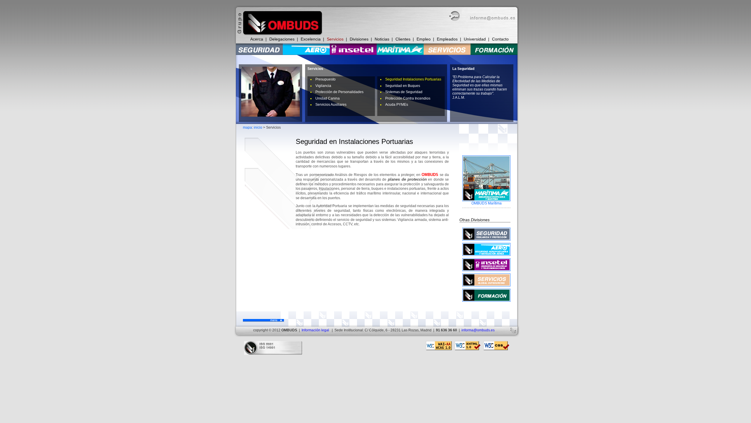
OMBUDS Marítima (486, 203)
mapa (247, 127)
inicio (258, 127)
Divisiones (359, 39)
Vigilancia (323, 86)
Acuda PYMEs (396, 105)
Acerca (256, 39)
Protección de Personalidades (339, 92)
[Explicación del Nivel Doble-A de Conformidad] (438, 349)
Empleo (424, 39)
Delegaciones (282, 39)
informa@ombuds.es (478, 330)
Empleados (447, 39)
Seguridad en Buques (402, 86)
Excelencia (311, 39)
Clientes (402, 39)
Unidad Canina (327, 98)
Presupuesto (325, 79)
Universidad (475, 39)
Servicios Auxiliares (330, 105)
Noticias (382, 39)
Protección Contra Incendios (407, 98)
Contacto (500, 39)
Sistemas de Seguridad (403, 92)
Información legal (315, 330)
